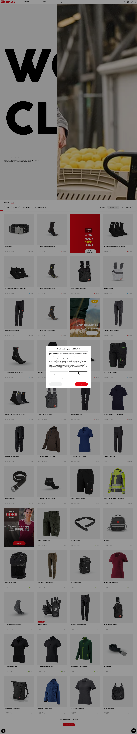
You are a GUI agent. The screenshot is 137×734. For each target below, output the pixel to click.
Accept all (81, 384)
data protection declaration (67, 378)
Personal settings (56, 384)
